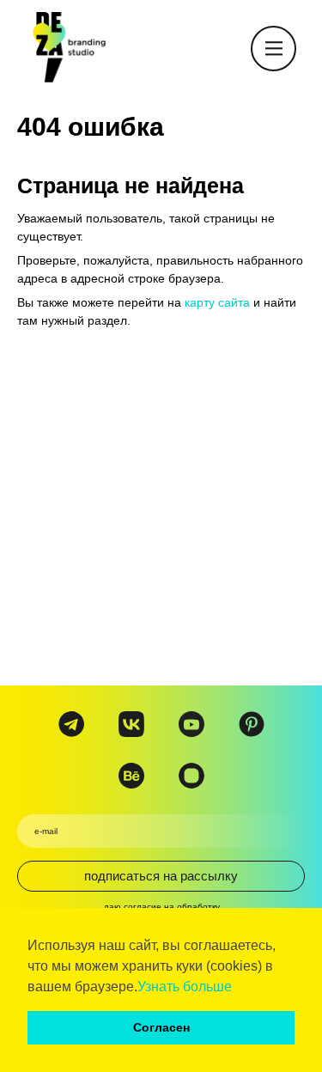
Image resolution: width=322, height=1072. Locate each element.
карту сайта (217, 302)
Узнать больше (184, 986)
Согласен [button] (161, 1027)
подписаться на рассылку (161, 875)
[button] (237, 987)
